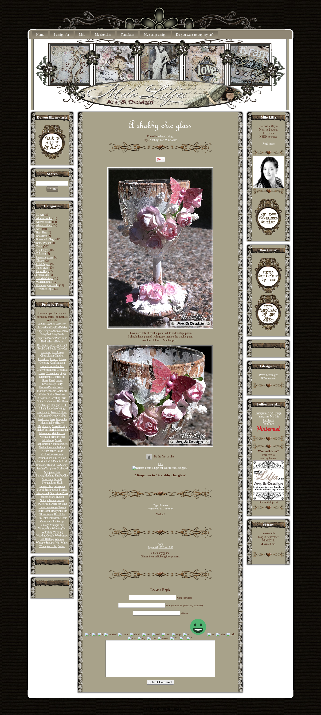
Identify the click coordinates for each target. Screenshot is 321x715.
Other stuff (42, 267)
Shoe (45, 479)
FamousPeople (47, 387)
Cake (60, 348)
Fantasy (60, 387)
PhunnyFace (45, 458)
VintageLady (57, 525)
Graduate (60, 394)
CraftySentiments (46, 369)
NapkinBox (43, 443)
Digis (63, 373)
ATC (38, 228)
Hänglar (55, 405)
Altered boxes (43, 221)
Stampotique (51, 489)
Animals (57, 331)
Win (57, 542)
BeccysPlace (54, 338)
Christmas (43, 359)
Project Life (42, 274)
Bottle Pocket (43, 243)
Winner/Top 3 (46, 288)
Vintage (45, 525)
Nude (60, 451)
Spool (40, 489)
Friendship (50, 391)
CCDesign (58, 352)
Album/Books (44, 218)
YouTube (52, 546)
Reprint (41, 461)
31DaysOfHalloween (54, 324)
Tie (65, 510)
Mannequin (61, 429)
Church (54, 359)
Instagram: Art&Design (268, 413)
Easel (52, 380)
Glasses (40, 260)
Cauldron (46, 352)
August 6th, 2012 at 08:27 (160, 508)
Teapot (62, 507)
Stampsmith (43, 493)
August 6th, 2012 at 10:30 (160, 547)
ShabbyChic (61, 475)
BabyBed (45, 334)
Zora (160, 544)
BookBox (41, 236)
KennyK (56, 412)
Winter (64, 542)
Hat (59, 401)
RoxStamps (61, 465)
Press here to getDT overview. (268, 376)
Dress (45, 380)
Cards (39, 246)
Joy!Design (43, 412)
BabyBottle (57, 334)
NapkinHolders (59, 443)
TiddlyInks (57, 510)
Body (52, 345)
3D (40, 324)
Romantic (41, 465)
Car (65, 348)
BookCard (43, 348)
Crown (50, 373)
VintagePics (44, 528)
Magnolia (61, 419)
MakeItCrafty (59, 426)
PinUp (56, 458)
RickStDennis (53, 461)
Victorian (45, 521)
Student (59, 496)
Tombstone (54, 518)
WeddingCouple (45, 535)
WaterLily (47, 532)
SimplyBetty (55, 479)
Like (160, 464)
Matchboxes (58, 433)
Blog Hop (41, 232)
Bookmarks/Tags (45, 239)
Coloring (41, 253)
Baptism (42, 338)
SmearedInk (46, 486)
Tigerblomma (160, 505)
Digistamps (45, 376)
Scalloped (62, 468)
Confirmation (57, 362)
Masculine (45, 433)
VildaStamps (58, 521)
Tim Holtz (59, 514)
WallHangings (44, 281)
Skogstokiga (49, 482)
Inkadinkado (46, 408)
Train (64, 518)
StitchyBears (48, 496)
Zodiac (61, 546)
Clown (63, 359)
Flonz (40, 391)
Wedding (58, 532)
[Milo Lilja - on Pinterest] (268, 430)
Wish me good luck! (47, 285)
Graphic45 (44, 398)
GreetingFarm (58, 398)
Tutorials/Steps (44, 278)
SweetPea (43, 503)
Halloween (50, 401)
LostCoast (43, 419)
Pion (63, 458)
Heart (65, 401)
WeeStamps (61, 535)
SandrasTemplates (46, 468)
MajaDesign (44, 426)
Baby (65, 331)
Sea (58, 472)
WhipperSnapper (45, 542)
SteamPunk (61, 493)
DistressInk (58, 376)
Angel (39, 331)
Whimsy (59, 539)
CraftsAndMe (56, 366)
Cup (56, 373)
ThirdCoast (43, 510)
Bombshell (61, 345)
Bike (64, 338)
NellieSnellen (48, 451)
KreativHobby (58, 415)
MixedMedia (58, 436)
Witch (42, 546)
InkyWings (59, 408)
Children (59, 355)
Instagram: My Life (268, 416)
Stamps (63, 489)
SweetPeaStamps (48, 507)
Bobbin (59, 341)
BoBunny (42, 345)
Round (51, 465)
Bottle (53, 348)
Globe (42, 394)
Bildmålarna (48, 341)
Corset (44, 366)
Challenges (42, 250)
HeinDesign (43, 405)
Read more (268, 143)
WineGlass (171, 140)
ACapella (42, 327)
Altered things (44, 225)
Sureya (60, 500)
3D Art (40, 214)
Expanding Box (44, 257)
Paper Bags (42, 271)
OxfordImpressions (52, 454)
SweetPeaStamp (58, 503)
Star (52, 493)
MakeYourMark (45, 429)
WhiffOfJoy (47, 539)
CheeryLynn (47, 355)
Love (52, 419)
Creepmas (62, 369)
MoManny (48, 440)
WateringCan (59, 528)
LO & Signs (43, 264)
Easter (59, 380)
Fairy (60, 383)
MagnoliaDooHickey (52, 422)
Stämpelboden (48, 500)
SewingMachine (45, 475)
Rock (65, 461)
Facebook (268, 420)
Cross (42, 373)
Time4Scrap (46, 514)
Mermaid (45, 436)
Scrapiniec (50, 472)
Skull (60, 482)
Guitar (40, 401)
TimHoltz (42, 518)
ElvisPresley (49, 383)
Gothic (50, 394)
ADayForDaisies (57, 327)
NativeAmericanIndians (52, 447)
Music (58, 440)
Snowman (59, 486)
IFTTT (64, 405)
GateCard (62, 391)
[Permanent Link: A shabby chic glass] (160, 129)
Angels (48, 331)
